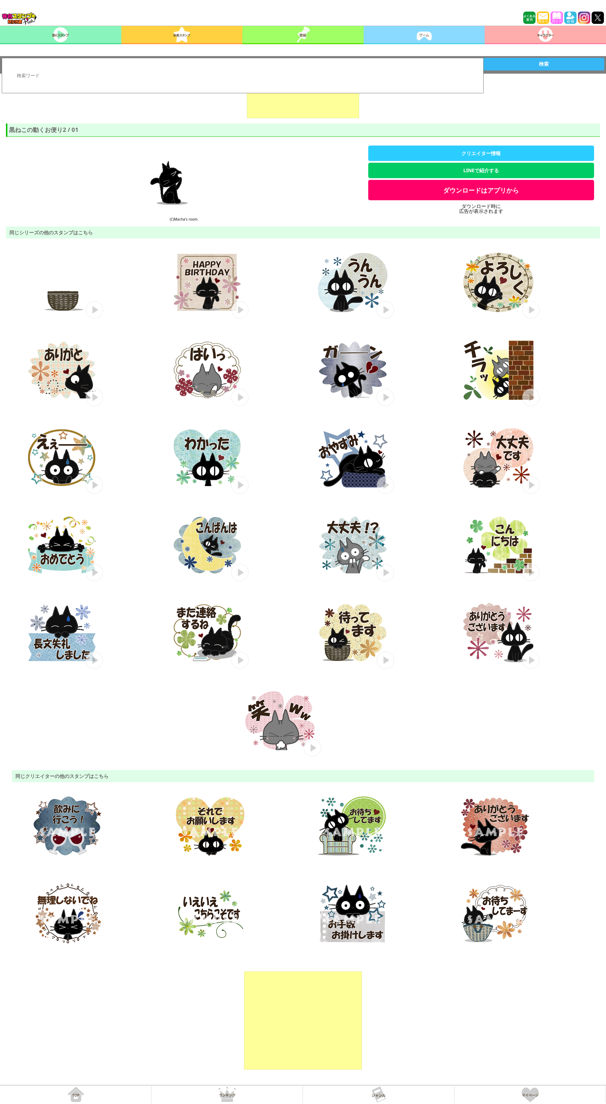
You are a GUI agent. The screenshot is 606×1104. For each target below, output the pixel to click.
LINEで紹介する (481, 170)
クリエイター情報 (481, 153)
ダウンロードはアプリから (481, 190)
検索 (544, 64)
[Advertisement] (303, 100)
